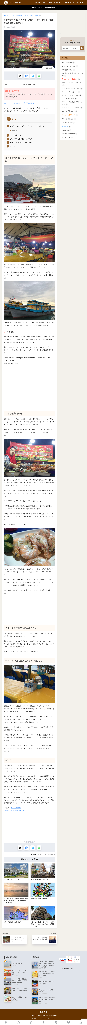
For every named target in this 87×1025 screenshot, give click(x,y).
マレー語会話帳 (68, 62)
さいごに (13, 146)
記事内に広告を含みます (28, 84)
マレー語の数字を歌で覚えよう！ (14, 810)
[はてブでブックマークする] (32, 76)
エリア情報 (48, 2)
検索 (82, 48)
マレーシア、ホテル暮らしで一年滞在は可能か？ (20, 103)
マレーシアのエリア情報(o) (46, 854)
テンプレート (67, 137)
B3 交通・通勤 (68, 70)
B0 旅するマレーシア (69, 66)
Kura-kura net (15, 2)
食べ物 (66, 2)
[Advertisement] (29, 608)
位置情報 (14, 130)
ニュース (67, 130)
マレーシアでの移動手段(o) (72, 88)
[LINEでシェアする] (39, 76)
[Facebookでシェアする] (26, 76)
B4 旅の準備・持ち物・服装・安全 (72, 74)
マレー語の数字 (16, 808)
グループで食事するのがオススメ (21, 139)
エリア (31, 1023)
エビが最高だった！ (16, 135)
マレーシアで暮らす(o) (71, 92)
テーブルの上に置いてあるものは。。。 (23, 142)
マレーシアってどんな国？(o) (72, 84)
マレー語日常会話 (69, 119)
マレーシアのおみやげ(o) (72, 95)
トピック (58, 2)
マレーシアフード (70, 115)
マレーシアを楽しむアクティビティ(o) (73, 103)
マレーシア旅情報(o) (72, 79)
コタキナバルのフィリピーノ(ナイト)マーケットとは (27, 126)
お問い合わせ (53, 1015)
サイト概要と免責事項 (41, 1015)
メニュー (6, 1023)
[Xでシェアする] (20, 76)
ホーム (39, 2)
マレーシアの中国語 (69, 133)
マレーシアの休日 (69, 98)
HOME (44, 1012)
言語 (73, 2)
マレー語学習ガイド (69, 111)
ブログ (81, 2)
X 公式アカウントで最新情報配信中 (43, 7)
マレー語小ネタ (68, 122)
